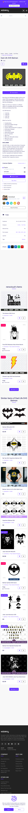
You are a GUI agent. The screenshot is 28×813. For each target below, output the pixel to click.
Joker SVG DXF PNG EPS (9, 551)
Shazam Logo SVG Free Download (11, 376)
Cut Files (16, 53)
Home (2, 53)
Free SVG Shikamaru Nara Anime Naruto (13, 344)
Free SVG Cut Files (5, 785)
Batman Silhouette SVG (8, 427)
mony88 (6, 429)
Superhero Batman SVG (9, 520)
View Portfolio (14, 207)
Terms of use (19, 763)
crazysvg (6, 584)
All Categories (4, 768)
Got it (8, 809)
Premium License (20, 759)
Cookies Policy (19, 766)
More (19, 809)
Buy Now (14, 180)
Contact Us (3, 761)
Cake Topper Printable (6, 793)
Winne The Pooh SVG (6, 788)
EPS (22, 232)
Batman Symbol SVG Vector (10, 582)
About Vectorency (5, 759)
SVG (24, 232)
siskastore (6, 460)
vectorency (6, 553)
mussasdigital (7, 522)
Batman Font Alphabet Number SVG (12, 645)
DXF (17, 232)
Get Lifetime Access (14, 5)
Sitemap (3, 763)
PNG (19, 232)
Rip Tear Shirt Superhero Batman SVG (12, 458)
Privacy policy (19, 761)
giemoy (5, 616)
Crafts (10, 53)
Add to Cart (14, 176)
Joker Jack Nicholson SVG (9, 614)
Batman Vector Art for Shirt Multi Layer (13, 489)
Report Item (18, 770)
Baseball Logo (4, 790)
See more (13, 389)
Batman (23, 239)
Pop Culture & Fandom (15, 346)
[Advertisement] (14, 35)
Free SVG (3, 766)
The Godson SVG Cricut (9, 313)
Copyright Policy (20, 768)
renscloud (6, 315)
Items (6, 53)
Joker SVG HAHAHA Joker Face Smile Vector (14, 677)
